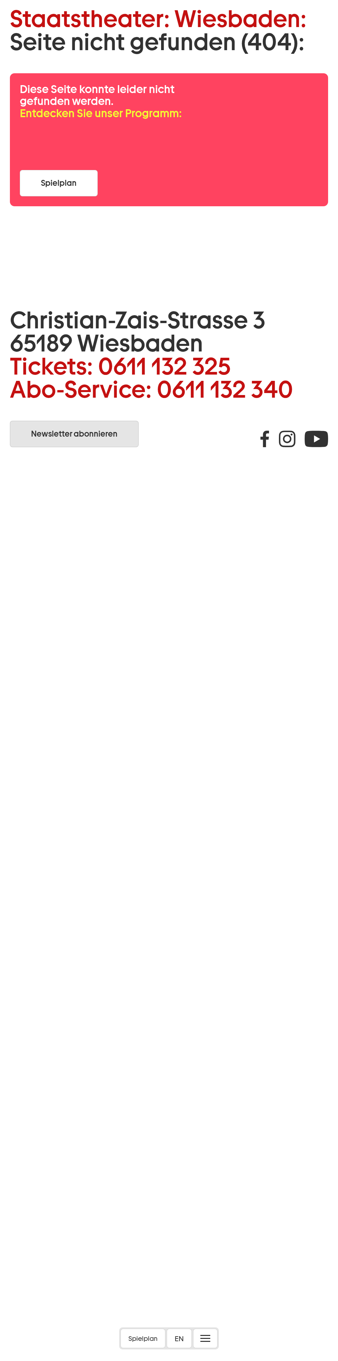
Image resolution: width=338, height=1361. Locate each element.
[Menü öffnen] (205, 1338)
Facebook (264, 439)
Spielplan (142, 1339)
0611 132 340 (225, 389)
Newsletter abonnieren (74, 434)
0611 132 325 (164, 366)
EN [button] (179, 1338)
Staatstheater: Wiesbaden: (158, 18)
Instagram (287, 439)
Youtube (316, 439)
